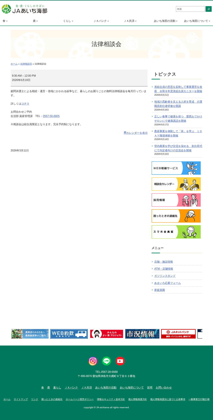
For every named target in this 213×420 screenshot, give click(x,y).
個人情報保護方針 (137, 399)
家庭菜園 (159, 290)
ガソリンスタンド (165, 275)
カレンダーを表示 (137, 132)
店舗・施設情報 (163, 261)
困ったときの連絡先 (51, 399)
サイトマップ (21, 399)
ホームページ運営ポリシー (80, 399)
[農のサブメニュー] (37, 21)
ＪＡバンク (100, 20)
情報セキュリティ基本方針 (111, 399)
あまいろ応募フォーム (167, 283)
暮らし (57, 387)
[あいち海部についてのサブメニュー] (209, 21)
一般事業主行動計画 (199, 399)
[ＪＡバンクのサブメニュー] (108, 21)
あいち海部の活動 (164, 20)
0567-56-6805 (51, 116)
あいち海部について (196, 20)
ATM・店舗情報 (163, 268)
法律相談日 (26, 64)
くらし (67, 20)
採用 (149, 387)
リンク (34, 399)
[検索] (209, 9)
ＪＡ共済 (129, 20)
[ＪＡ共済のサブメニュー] (136, 21)
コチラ (25, 103)
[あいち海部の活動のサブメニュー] (177, 21)
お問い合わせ (164, 387)
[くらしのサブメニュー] (72, 21)
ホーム (14, 64)
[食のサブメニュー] (7, 21)
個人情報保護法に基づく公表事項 (167, 399)
